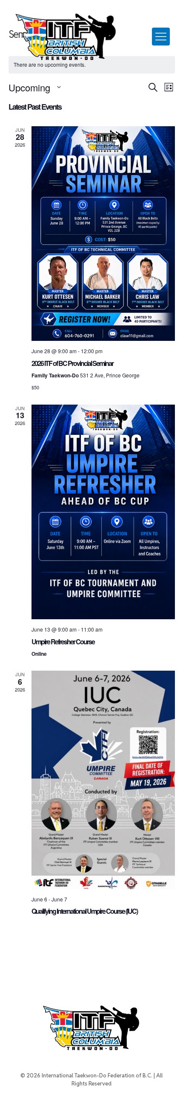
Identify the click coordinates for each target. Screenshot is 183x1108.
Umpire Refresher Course (62, 641)
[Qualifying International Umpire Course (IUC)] (103, 780)
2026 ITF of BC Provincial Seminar (72, 363)
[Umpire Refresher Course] (103, 512)
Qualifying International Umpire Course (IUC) (84, 911)
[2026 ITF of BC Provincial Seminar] (103, 233)
